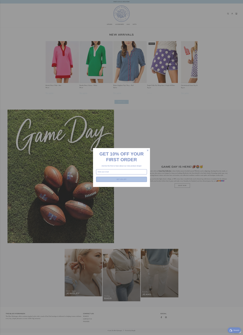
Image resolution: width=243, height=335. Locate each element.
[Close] (147, 150)
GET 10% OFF (122, 179)
